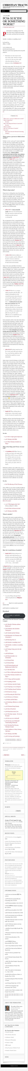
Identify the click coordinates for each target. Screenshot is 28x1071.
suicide (14, 749)
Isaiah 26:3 (8, 411)
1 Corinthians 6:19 (9, 451)
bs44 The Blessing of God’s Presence (13, 484)
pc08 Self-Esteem (9, 653)
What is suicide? (7, 126)
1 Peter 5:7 (21, 579)
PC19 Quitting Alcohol (10, 681)
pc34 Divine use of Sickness (11, 697)
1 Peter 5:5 (7, 290)
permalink (5, 750)
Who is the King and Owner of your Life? (13, 123)
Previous (6, 755)
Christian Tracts (15, 5)
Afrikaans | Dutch (10, 1037)
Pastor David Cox (9, 27)
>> (20, 740)
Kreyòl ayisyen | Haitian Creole (13, 1048)
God (6, 821)
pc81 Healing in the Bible (11, 439)
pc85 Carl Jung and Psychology (12, 736)
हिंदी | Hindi (8, 1045)
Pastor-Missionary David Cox (15, 1008)
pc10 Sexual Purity (9, 660)
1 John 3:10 (8, 255)
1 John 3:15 (12, 159)
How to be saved (6, 500)
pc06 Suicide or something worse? (13, 642)
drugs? (6, 443)
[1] (3, 111)
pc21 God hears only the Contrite (12, 684)
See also (7, 121)
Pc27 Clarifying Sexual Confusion (13, 689)
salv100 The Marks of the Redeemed (14, 852)
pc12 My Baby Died (10, 669)
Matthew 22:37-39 (18, 284)
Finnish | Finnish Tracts (11, 1050)
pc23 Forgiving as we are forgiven (13, 686)
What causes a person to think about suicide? (14, 118)
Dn (11, 749)
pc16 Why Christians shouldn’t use (13, 441)
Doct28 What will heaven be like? (13, 508)
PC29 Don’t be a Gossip (10, 692)
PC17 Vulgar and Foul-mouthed (12, 679)
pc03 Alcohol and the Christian (12, 633)
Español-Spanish (9, 1032)
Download (6, 130)
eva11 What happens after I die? (12, 504)
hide (16, 115)
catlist (8, 749)
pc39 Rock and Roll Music (11, 699)
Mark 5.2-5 (6, 566)
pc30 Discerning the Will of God (12, 694)
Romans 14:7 (18, 240)
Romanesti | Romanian (11, 1040)
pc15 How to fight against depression (13, 436)
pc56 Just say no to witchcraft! (12, 718)
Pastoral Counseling (18, 747)
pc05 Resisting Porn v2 (10, 639)
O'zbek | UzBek (9, 1042)
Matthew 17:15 (6, 569)
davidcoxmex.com (15, 765)
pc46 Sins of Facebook (10, 709)
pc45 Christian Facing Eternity (12, 706)
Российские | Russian (11, 1034)
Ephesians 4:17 (18, 530)
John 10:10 (8, 349)
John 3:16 (7, 209)
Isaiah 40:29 (8, 553)
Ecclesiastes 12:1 (17, 63)
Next (23, 755)
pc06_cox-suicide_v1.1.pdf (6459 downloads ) (12, 616)
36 (17, 740)
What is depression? (8, 120)
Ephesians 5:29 (14, 394)
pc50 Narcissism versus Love (11, 711)
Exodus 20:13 (15, 157)
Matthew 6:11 (16, 334)
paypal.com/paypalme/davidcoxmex (14, 775)
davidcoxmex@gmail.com (10, 778)
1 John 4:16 (18, 245)
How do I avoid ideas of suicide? (11, 128)
